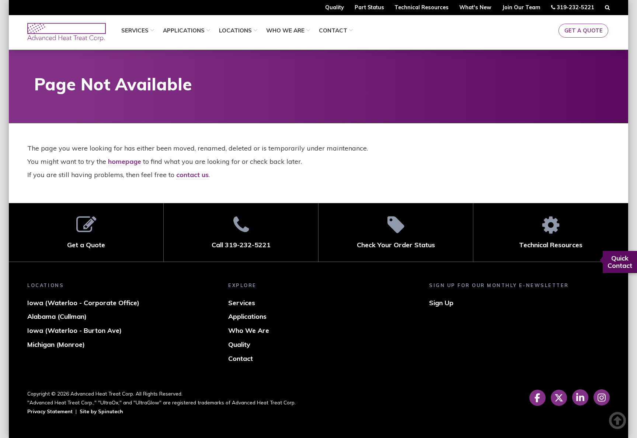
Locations (236, 30)
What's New (475, 7)
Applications (184, 30)
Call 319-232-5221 (241, 245)
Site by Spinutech (101, 411)
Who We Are (286, 30)
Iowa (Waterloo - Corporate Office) (83, 303)
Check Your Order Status (396, 245)
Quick (620, 262)
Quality (334, 7)
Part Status (369, 7)
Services (135, 30)
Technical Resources (421, 7)
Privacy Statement (50, 411)
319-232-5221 (574, 9)
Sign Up (441, 303)
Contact (334, 30)
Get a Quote (583, 30)
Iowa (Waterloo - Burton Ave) (74, 330)
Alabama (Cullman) (57, 316)
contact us (192, 174)
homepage (124, 161)
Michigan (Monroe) (56, 344)
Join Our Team (521, 7)
